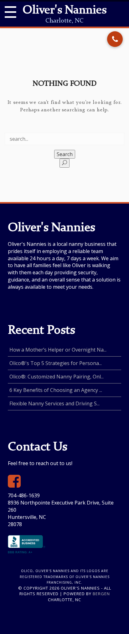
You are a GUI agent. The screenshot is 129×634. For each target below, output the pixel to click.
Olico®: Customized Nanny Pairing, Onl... (56, 376)
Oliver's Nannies (64, 11)
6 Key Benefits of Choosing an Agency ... (55, 390)
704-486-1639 (24, 495)
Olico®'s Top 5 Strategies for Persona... (55, 363)
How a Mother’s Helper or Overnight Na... (57, 349)
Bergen (101, 593)
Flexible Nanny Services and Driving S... (54, 403)
